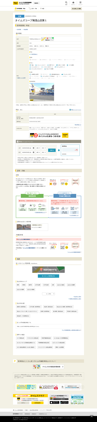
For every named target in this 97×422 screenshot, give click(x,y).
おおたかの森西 (71, 284)
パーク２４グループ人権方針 (69, 417)
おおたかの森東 (20, 289)
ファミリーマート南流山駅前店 (45, 347)
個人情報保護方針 (16, 417)
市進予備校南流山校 (46, 338)
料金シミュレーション (76, 109)
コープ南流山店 (20, 338)
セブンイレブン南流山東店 (59, 342)
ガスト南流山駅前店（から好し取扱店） (26, 347)
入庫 (19, 148)
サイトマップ (48, 417)
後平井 (30, 284)
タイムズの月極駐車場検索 (24, 239)
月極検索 (36, 3)
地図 (43, 8)
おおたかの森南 (30, 289)
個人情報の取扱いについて (27, 417)
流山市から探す (77, 296)
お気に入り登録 (77, 8)
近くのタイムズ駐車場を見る (48, 276)
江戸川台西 (37, 284)
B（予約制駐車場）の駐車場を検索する (71, 330)
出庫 (19, 152)
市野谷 (23, 284)
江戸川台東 (46, 284)
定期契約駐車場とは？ (40, 212)
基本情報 (19, 29)
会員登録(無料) (37, 402)
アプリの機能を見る (61, 399)
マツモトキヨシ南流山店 (32, 338)
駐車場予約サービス (43, 413)
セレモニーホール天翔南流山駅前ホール (26, 342)
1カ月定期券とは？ (74, 215)
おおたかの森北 (60, 284)
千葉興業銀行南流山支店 (43, 342)
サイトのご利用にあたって (40, 417)
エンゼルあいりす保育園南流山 (61, 338)
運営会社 (53, 417)
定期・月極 (34, 8)
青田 (18, 284)
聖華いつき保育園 (60, 347)
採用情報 (59, 417)
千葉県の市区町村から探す (75, 298)
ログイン (23, 402)
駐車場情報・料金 (21, 8)
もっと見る (48, 293)
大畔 (53, 284)
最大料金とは (78, 124)
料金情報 (26, 29)
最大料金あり (34, 54)
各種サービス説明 (21, 77)
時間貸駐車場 (27, 413)
